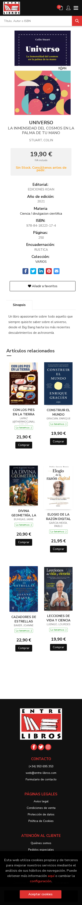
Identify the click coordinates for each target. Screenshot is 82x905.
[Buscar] (77, 21)
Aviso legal (41, 801)
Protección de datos (41, 814)
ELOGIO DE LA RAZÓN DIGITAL (58, 516)
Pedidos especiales (41, 850)
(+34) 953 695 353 (41, 766)
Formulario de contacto (41, 779)
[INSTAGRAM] (48, 747)
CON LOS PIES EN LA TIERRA (24, 412)
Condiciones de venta (41, 808)
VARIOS (41, 262)
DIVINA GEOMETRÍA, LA (23, 513)
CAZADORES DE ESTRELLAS (23, 619)
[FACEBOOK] (34, 747)
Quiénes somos (41, 843)
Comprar (23, 445)
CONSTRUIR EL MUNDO (58, 412)
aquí (51, 875)
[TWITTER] (41, 747)
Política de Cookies (41, 821)
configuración (40, 881)
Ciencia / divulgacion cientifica (41, 213)
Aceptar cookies (40, 894)
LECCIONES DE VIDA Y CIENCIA (58, 618)
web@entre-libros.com (41, 773)
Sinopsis (19, 305)
